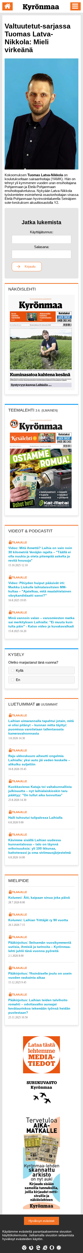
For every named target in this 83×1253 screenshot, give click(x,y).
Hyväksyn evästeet (41, 1221)
